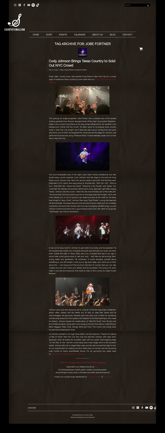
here (96, 367)
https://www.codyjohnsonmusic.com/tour (67, 354)
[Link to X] (19, 5)
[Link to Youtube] (28, 5)
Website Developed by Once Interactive (82, 417)
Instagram (91, 377)
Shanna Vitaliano (82, 70)
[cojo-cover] (82, 52)
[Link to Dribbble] (37, 5)
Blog (62, 70)
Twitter (98, 377)
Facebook (107, 377)
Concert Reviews (69, 70)
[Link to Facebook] (24, 5)
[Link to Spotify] (33, 5)
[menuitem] (36, 34)
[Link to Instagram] (15, 5)
